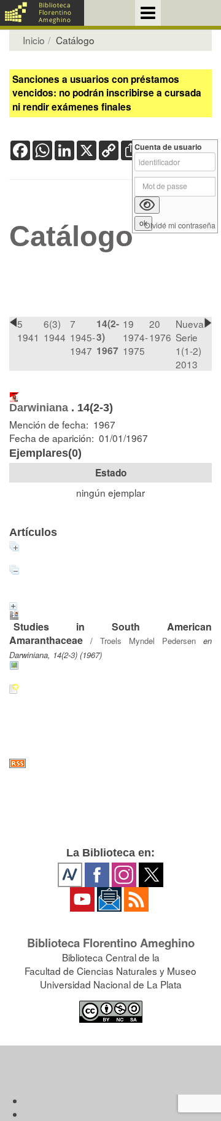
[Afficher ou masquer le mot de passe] (147, 205)
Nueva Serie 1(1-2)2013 (190, 344)
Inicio (34, 40)
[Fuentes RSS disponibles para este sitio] (110, 763)
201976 (160, 330)
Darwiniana (38, 407)
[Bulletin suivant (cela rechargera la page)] (208, 322)
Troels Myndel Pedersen (148, 640)
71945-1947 (82, 337)
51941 (28, 330)
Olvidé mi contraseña (179, 225)
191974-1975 (135, 337)
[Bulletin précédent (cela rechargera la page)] (13, 322)
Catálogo (71, 236)
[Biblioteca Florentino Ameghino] (42, 13)
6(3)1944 (55, 330)
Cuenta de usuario (168, 147)
